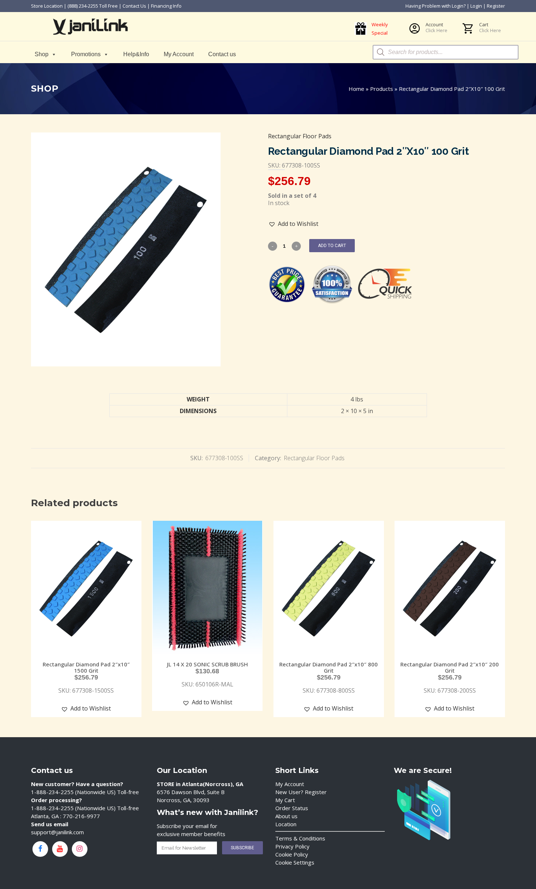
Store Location (47, 6)
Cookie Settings (294, 862)
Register (496, 6)
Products (381, 88)
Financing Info (166, 6)
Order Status (291, 808)
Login (476, 6)
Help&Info (136, 54)
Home (356, 88)
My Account (179, 54)
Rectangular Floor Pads (299, 136)
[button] (293, 224)
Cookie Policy (291, 854)
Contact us (222, 54)
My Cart (285, 800)
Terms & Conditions (300, 838)
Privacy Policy (292, 846)
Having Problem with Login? (435, 6)
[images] (126, 249)
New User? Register (301, 792)
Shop (41, 54)
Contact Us (134, 6)
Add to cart (332, 245)
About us (286, 816)
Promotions (86, 54)
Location (285, 824)
